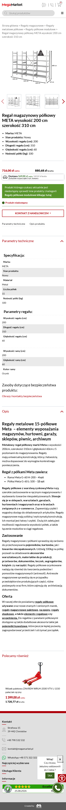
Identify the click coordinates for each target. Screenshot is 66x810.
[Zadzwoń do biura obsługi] (51, 5)
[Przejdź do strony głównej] (12, 5)
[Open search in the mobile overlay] (28, 13)
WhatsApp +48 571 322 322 (22, 757)
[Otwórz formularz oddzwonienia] (57, 788)
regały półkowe (44, 601)
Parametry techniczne (13, 223)
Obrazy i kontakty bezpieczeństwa (22, 396)
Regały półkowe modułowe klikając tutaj (28, 194)
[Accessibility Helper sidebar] (62, 778)
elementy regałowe (36, 613)
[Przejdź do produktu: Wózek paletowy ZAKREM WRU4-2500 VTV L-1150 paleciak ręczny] (33, 674)
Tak (49, 775)
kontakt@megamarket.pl (20, 748)
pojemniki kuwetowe (14, 626)
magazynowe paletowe (24, 609)
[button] (33, 213)
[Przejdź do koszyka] (58, 5)
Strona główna (10, 25)
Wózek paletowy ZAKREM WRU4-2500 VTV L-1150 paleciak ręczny (32, 690)
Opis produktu (37, 223)
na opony (44, 609)
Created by (30, 806)
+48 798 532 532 (16, 740)
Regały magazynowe (32, 25)
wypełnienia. (10, 617)
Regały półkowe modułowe (41, 29)
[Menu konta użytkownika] (44, 5)
